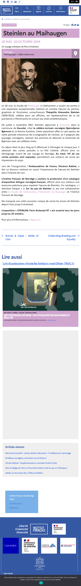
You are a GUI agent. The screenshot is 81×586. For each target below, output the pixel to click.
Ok (41, 583)
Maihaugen (34, 105)
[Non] (78, 580)
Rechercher (27, 11)
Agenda (38, 11)
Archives (49, 11)
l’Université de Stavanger (52, 191)
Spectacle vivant (31, 313)
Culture (7, 19)
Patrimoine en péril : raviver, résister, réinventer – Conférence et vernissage (38, 453)
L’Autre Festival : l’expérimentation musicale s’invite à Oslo (31, 463)
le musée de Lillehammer (22, 191)
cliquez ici (34, 219)
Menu (17, 11)
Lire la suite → (52, 320)
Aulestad (64, 125)
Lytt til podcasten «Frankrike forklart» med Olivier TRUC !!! (38, 263)
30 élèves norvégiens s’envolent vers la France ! (26, 458)
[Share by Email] (78, 25)
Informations (60, 11)
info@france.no (15, 503)
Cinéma (15, 313)
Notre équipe (8, 573)
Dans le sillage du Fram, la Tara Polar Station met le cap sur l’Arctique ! (36, 468)
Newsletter (13, 507)
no (72, 1)
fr (77, 1)
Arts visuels (12, 25)
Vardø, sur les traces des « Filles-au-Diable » (24, 472)
